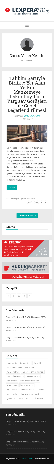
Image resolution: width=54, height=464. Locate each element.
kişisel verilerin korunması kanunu (21, 389)
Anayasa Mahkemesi (30, 394)
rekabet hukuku (33, 376)
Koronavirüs (12, 363)
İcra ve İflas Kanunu (15, 376)
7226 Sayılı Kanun (14, 367)
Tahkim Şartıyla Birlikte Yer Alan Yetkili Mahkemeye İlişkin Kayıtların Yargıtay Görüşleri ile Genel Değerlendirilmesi (27, 94)
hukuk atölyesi (13, 372)
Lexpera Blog (26, 458)
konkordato (12, 380)
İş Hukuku (39, 398)
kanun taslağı (12, 394)
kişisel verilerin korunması (33, 372)
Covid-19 (37, 363)
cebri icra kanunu (25, 398)
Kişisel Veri (29, 367)
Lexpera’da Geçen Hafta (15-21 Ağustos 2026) (26, 317)
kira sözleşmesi (26, 385)
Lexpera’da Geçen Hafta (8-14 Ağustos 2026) (25, 327)
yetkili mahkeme (28, 198)
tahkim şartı (15, 198)
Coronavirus (25, 363)
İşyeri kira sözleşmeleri (29, 380)
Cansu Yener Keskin (32, 116)
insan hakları (12, 385)
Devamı (12, 187)
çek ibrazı (11, 398)
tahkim (41, 389)
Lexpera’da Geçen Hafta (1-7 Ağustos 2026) (25, 337)
